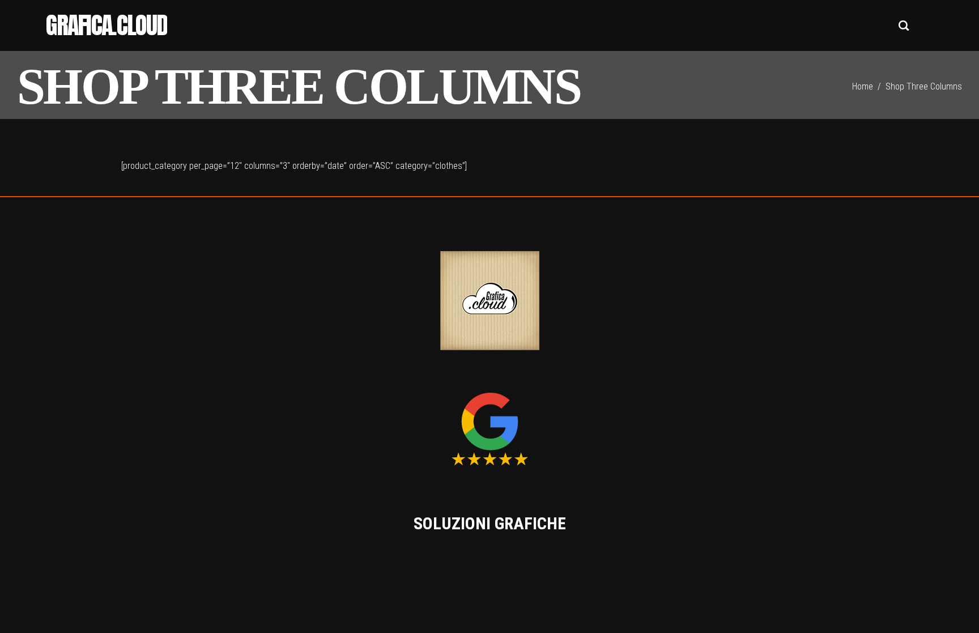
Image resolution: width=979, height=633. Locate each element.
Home (862, 86)
